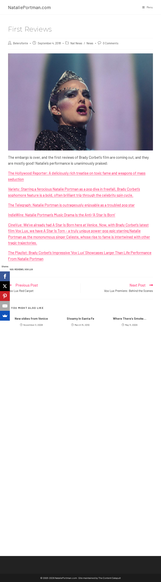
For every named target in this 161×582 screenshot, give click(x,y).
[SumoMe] (5, 316)
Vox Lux (29, 269)
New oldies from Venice (31, 318)
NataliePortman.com (29, 7)
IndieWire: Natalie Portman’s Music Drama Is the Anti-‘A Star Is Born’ (61, 215)
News (90, 43)
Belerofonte (20, 43)
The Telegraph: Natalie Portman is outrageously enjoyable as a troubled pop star (71, 205)
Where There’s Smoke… (129, 318)
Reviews (19, 269)
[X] (5, 286)
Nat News (76, 43)
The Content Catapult (109, 577)
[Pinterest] (5, 296)
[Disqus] (80, 481)
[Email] (5, 306)
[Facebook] (5, 276)
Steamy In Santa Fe (80, 318)
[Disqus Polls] (80, 383)
